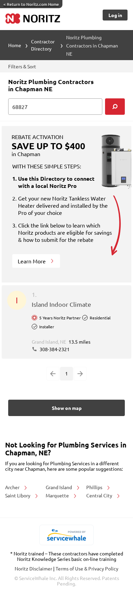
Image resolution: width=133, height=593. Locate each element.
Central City (99, 495)
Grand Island (59, 487)
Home (14, 45)
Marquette (58, 495)
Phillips (94, 487)
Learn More (32, 261)
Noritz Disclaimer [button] (34, 568)
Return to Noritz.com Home (31, 4)
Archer (12, 487)
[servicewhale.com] (67, 535)
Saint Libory (18, 495)
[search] (115, 106)
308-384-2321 (54, 349)
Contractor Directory (43, 45)
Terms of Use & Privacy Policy (87, 568)
